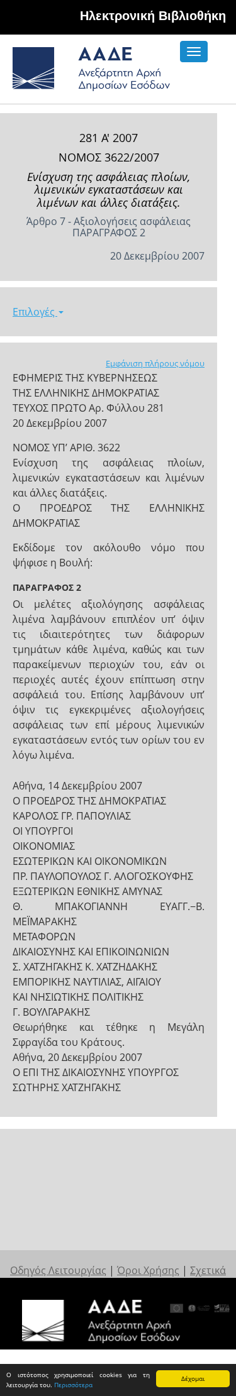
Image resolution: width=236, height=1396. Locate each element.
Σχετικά (208, 1270)
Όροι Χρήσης (148, 1270)
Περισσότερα (73, 1384)
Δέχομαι (193, 1378)
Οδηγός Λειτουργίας (58, 1270)
